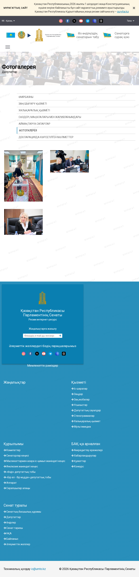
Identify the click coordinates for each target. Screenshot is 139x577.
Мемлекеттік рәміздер (42, 365)
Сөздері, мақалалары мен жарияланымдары (50, 117)
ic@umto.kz (38, 569)
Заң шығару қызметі (33, 103)
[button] (29, 35)
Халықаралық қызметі (34, 110)
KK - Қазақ (7, 21)
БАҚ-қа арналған (85, 444)
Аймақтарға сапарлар (34, 123)
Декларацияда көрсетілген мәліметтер (46, 137)
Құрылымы (14, 444)
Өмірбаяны (26, 97)
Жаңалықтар (15, 382)
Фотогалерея (28, 130)
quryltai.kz (123, 11)
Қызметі (78, 382)
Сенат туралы (15, 505)
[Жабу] (133, 7)
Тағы (130, 21)
